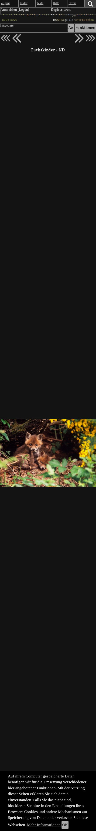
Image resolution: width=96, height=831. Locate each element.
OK (65, 825)
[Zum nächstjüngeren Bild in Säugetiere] (16, 38)
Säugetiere (7, 26)
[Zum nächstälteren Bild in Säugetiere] (79, 38)
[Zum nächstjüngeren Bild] (5, 38)
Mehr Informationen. (44, 825)
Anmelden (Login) (14, 9)
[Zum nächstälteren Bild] (90, 38)
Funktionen (85, 28)
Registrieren (61, 9)
